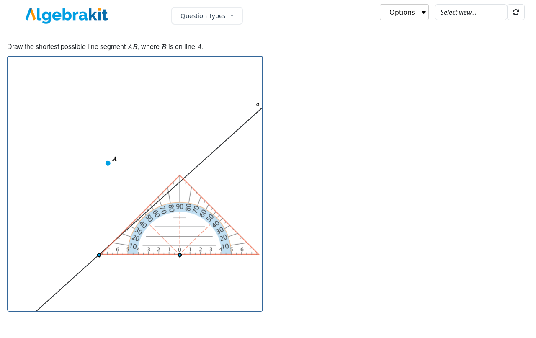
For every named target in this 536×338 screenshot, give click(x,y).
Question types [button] (203, 15)
